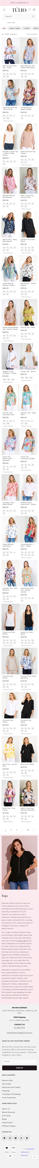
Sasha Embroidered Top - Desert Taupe (10, 328)
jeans (25, 941)
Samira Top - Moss (28, 327)
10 (4, 73)
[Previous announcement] (4, 3)
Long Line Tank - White (9, 633)
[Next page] (33, 830)
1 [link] (5, 830)
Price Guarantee (9, 1098)
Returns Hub (7, 1080)
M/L (8, 379)
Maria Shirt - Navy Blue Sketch (10, 240)
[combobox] (19, 16)
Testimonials (7, 1123)
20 (7, 76)
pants (20, 941)
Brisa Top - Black (27, 764)
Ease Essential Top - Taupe (28, 152)
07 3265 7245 (19, 1027)
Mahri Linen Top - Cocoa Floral (27, 196)
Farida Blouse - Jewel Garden (27, 108)
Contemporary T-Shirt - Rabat (27, 545)
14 (11, 73)
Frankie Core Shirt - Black (28, 240)
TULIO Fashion (30, 1148)
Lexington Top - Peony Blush (9, 503)
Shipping (6, 1091)
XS (4, 115)
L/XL (13, 379)
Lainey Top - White (28, 371)
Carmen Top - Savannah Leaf (8, 413)
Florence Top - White (8, 721)
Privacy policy (24, 1155)
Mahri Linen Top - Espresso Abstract (28, 809)
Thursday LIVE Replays (11, 1094)
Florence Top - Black (26, 721)
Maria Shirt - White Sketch (28, 284)
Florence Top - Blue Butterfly (28, 677)
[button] (4, 9)
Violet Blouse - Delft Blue (8, 545)
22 (29, 250)
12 (7, 73)
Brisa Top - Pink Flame (9, 809)
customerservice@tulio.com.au (19, 1033)
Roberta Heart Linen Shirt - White (28, 503)
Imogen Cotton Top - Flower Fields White (10, 153)
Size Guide (6, 1084)
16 (14, 73)
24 (32, 250)
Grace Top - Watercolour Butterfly (8, 458)
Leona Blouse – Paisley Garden (9, 284)
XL (4, 118)
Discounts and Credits (11, 1087)
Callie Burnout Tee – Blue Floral (10, 108)
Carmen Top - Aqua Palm (28, 413)
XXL (8, 118)
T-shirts (27, 28)
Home (9, 22)
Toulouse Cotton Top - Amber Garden (27, 590)
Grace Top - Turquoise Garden (28, 457)
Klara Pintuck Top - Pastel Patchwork (28, 66)
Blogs (4, 1119)
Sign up (19, 1068)
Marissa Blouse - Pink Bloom (9, 196)
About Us (6, 1109)
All (4, 28)
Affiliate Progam (9, 1126)
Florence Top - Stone (8, 677)
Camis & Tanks (14, 28)
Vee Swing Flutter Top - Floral (10, 66)
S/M (4, 379)
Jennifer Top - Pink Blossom (10, 589)
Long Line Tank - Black (27, 633)
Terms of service (25, 1151)
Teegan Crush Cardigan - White (9, 372)
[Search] (33, 16)
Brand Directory (8, 1112)
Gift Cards (6, 1116)
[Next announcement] (35, 3)
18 (4, 76)
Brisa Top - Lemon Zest (10, 765)
